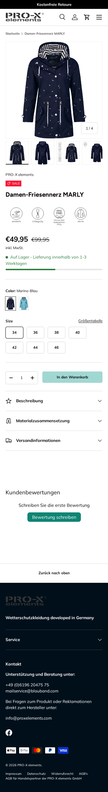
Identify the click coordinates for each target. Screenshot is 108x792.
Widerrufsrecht (62, 774)
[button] (87, 17)
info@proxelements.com (29, 718)
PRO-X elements (20, 174)
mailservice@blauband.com (32, 691)
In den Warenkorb (72, 377)
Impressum (14, 774)
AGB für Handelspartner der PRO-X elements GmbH (44, 778)
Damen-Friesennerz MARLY (45, 33)
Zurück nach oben (54, 573)
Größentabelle (90, 320)
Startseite (13, 33)
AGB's (83, 774)
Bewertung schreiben (54, 517)
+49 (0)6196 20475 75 (27, 684)
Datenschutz (36, 774)
